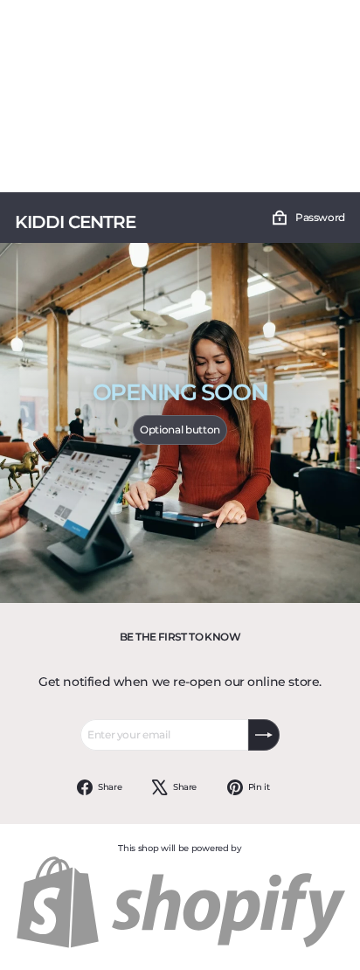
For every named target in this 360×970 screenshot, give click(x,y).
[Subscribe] (264, 735)
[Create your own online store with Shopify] (180, 946)
